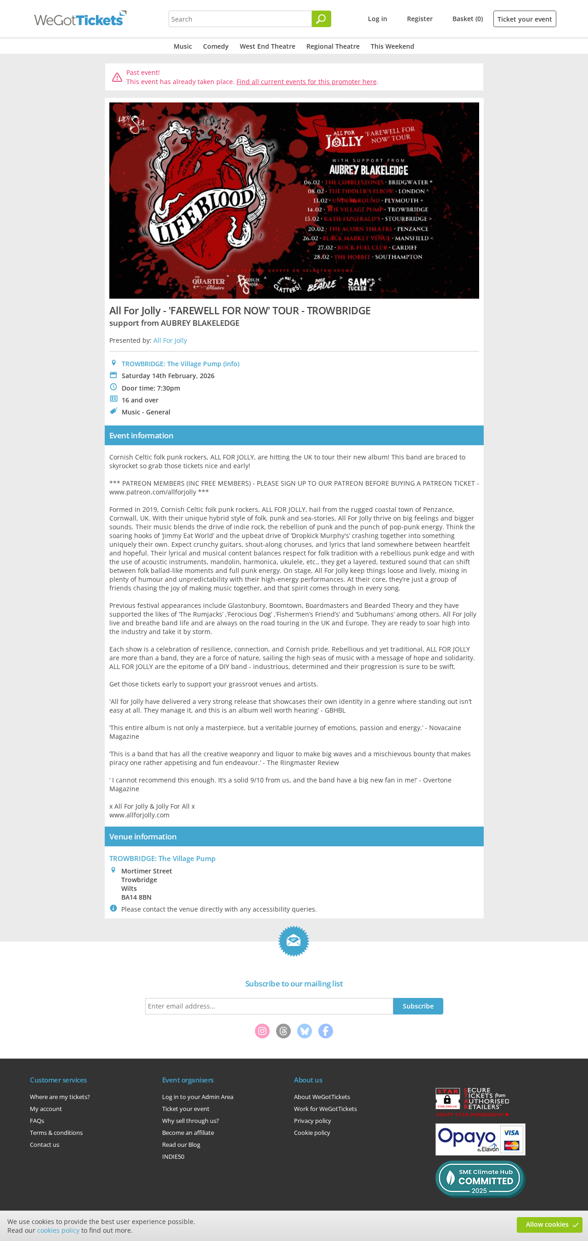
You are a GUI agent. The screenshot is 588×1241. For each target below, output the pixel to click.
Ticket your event (525, 19)
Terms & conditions (56, 1132)
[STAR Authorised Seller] (472, 1116)
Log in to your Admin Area (197, 1097)
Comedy (216, 46)
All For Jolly (170, 340)
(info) (231, 363)
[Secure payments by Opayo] (480, 1153)
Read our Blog (181, 1144)
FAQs (37, 1120)
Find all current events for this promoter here (307, 81)
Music (183, 46)
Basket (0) (467, 18)
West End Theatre (267, 46)
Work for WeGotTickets (325, 1109)
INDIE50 (173, 1156)
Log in (377, 18)
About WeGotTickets (322, 1097)
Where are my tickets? (60, 1097)
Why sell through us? (190, 1120)
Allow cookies (547, 1224)
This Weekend (392, 46)
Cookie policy (312, 1132)
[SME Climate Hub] (480, 1195)
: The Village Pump (162, 858)
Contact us (44, 1144)
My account (46, 1109)
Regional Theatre (333, 46)
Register (420, 18)
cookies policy (58, 1230)
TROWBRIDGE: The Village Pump (171, 363)
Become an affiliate (188, 1132)
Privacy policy (312, 1120)
